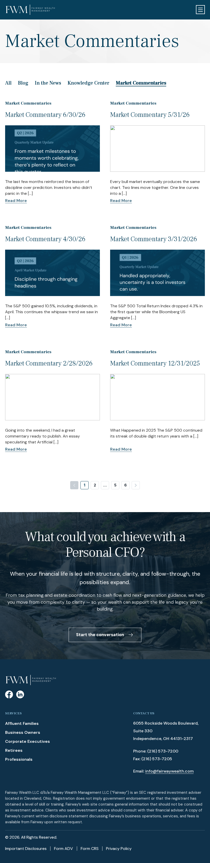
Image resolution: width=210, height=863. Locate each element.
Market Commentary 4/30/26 (45, 239)
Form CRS (90, 848)
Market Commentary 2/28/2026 (49, 363)
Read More (16, 200)
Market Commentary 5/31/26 (150, 114)
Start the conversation (100, 634)
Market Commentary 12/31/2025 (155, 363)
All (8, 83)
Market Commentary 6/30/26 (45, 114)
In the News (48, 83)
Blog (23, 83)
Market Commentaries (141, 83)
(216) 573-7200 (162, 751)
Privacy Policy (119, 848)
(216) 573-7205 (156, 759)
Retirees (14, 750)
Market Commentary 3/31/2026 (153, 239)
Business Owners (22, 732)
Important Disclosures (26, 848)
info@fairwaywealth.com (169, 771)
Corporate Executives (27, 741)
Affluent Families (22, 723)
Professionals (19, 759)
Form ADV (63, 848)
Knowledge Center (88, 83)
